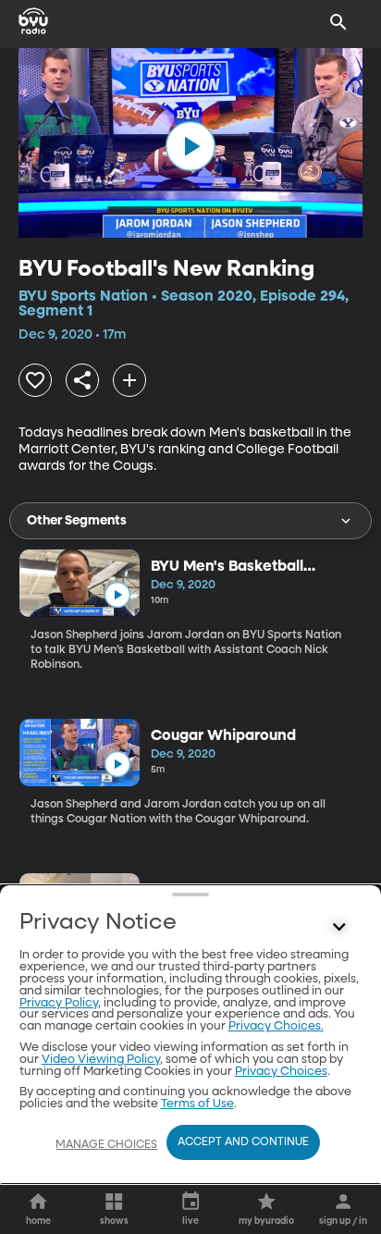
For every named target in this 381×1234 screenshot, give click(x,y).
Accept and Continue (243, 1142)
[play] (190, 146)
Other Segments (77, 520)
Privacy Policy (58, 1003)
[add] (129, 380)
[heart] (35, 380)
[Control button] (338, 927)
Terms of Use (197, 1104)
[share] (82, 380)
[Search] (338, 22)
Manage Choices (106, 1145)
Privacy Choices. (276, 1026)
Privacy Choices (281, 1072)
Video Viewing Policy (101, 1060)
